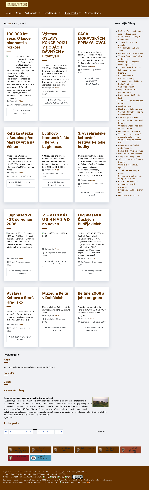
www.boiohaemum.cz (36, 482)
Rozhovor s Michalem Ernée (130, 53)
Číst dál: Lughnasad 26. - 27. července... (21, 272)
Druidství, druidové (110, 449)
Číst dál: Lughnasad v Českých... (92, 272)
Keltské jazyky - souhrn (128, 195)
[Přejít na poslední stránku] (61, 431)
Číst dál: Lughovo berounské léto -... (56, 183)
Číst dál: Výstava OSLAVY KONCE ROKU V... (56, 101)
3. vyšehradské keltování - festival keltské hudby (92, 140)
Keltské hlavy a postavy (65, 449)
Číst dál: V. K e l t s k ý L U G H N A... (57, 262)
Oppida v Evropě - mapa (129, 131)
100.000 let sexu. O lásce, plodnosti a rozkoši (19, 40)
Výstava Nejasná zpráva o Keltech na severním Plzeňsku (129, 70)
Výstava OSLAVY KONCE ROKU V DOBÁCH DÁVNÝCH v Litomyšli (54, 45)
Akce (21, 101)
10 (48, 431)
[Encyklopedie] (59, 13)
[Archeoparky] (38, 13)
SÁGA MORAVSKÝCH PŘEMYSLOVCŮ (92, 38)
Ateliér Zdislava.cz (43, 457)
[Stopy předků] (79, 13)
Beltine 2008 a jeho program (91, 295)
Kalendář (9, 373)
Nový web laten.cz (126, 106)
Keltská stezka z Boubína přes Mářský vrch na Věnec (20, 140)
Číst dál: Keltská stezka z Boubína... (21, 183)
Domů (9, 13)
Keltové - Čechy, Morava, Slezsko (20, 450)
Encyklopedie (51, 13)
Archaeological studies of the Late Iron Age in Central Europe (130, 120)
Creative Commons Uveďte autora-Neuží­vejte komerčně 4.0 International (85, 480)
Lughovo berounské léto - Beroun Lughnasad (55, 140)
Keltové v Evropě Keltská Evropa (42, 450)
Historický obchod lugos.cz (132, 450)
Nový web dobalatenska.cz (130, 109)
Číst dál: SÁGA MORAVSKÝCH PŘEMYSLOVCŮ (92, 81)
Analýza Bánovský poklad (129, 156)
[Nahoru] (145, 485)
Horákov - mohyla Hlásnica (130, 153)
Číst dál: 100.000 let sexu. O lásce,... (21, 112)
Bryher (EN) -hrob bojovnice (130, 151)
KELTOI (43, 480)
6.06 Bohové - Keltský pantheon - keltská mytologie (128, 184)
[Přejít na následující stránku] (56, 431)
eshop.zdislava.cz (20, 457)
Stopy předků (71, 13)
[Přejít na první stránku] (6, 431)
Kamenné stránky (93, 13)
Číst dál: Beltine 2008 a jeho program (92, 329)
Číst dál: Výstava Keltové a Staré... (21, 338)
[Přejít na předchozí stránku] (10, 431)
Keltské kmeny (87, 448)
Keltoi (18, 13)
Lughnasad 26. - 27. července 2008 (20, 219)
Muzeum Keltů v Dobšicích (55, 295)
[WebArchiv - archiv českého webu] (73, 482)
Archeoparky (31, 13)
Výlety (7, 381)
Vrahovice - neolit (126, 87)
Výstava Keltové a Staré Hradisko (20, 297)
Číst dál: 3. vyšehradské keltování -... (92, 193)
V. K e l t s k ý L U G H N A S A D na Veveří (56, 219)
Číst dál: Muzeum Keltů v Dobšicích (57, 329)
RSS (90, 482)
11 (52, 431)
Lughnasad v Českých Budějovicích (90, 219)
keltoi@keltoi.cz (26, 474)
